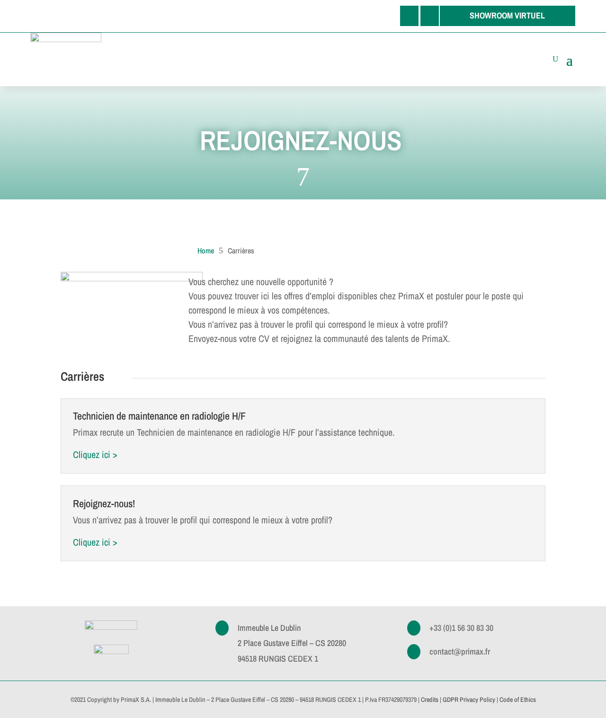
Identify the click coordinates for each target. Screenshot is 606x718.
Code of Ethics (517, 699)
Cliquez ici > (95, 454)
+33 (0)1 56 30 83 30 (461, 628)
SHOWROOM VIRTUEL (507, 15)
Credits (429, 699)
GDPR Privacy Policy (469, 699)
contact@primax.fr (459, 651)
